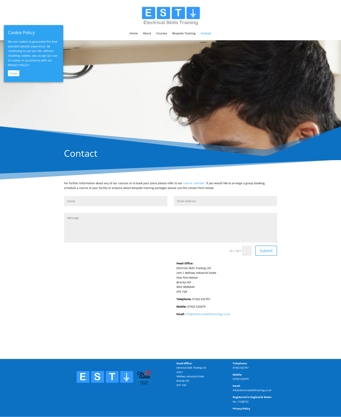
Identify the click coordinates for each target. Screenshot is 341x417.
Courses (161, 33)
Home (134, 33)
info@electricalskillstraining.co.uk (207, 314)
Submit (266, 250)
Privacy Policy (241, 408)
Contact (206, 33)
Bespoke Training (184, 33)
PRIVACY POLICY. (19, 65)
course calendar (194, 183)
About (147, 33)
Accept (14, 73)
